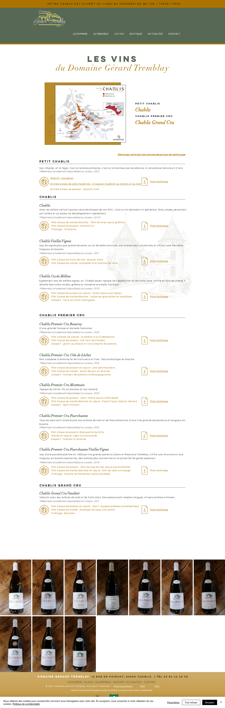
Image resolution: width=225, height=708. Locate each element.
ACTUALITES (133, 682)
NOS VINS (118, 682)
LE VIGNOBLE (103, 682)
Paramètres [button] (173, 702)
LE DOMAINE (75, 682)
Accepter (209, 702)
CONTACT (150, 682)
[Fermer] (221, 702)
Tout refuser (191, 702)
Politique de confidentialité (26, 704)
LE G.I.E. (88, 682)
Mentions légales (123, 686)
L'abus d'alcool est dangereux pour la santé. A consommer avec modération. (112, 690)
